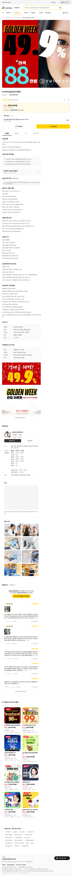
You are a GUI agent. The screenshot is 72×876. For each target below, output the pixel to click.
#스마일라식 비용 (24, 846)
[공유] (68, 99)
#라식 (27, 843)
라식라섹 (18, 17)
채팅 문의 (20, 126)
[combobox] (66, 12)
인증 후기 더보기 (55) (20, 691)
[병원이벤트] (21, 13)
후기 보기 (30, 440)
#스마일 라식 (22, 832)
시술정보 (33, 12)
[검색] (60, 7)
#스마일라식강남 (8, 843)
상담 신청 (54, 126)
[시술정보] (36, 13)
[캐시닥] (3, 17)
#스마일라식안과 (18, 837)
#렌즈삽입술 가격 (8, 846)
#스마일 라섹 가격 (9, 837)
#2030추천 (7, 832)
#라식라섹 (17, 846)
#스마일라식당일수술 (29, 840)
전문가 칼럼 (48, 12)
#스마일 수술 (27, 837)
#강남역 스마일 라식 (18, 840)
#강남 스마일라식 (8, 834)
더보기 (36, 618)
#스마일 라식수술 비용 (19, 843)
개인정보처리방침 (10, 864)
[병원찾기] (11, 13)
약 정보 (41, 12)
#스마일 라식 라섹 (28, 834)
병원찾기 (8, 12)
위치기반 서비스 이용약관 (21, 864)
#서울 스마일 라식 (18, 834)
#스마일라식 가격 (30, 832)
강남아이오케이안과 (13, 95)
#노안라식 (15, 832)
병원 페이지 (11, 440)
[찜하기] (64, 99)
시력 (14, 17)
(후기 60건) (15, 99)
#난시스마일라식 (8, 840)
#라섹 (32, 843)
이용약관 (4, 864)
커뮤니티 (26, 12)
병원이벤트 (17, 12)
